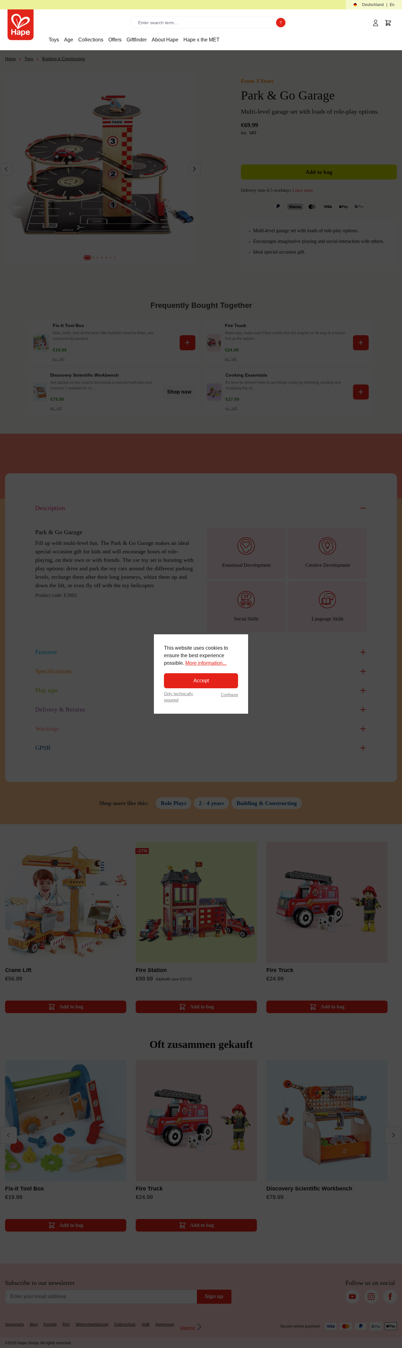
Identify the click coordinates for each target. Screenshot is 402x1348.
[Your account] (375, 23)
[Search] (280, 22)
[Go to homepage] (21, 24)
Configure (229, 694)
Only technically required (178, 696)
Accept (201, 680)
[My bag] (388, 23)
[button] (374, 4)
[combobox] (204, 22)
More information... (205, 663)
